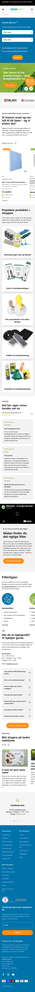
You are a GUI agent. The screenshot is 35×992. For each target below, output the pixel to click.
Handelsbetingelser (8, 852)
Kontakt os (5, 838)
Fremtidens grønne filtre (25, 846)
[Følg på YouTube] (13, 974)
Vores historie (23, 838)
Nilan (3, 176)
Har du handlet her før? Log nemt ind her (14, 48)
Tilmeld (17, 933)
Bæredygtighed (24, 841)
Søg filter (17, 57)
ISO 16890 (5, 878)
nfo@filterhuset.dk (12, 664)
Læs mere (5, 624)
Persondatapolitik (7, 855)
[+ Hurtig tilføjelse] (25, 171)
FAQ (20, 857)
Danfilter (32, 176)
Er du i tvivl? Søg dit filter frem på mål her (14, 51)
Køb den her (10, 85)
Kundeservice (6, 835)
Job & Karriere (23, 850)
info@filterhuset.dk (20, 810)
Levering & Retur (7, 845)
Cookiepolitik (6, 858)
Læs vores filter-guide (13, 561)
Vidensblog (5, 875)
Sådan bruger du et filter (8, 890)
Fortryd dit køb (6, 848)
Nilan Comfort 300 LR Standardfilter (13, 182)
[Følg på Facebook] (3, 974)
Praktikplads (23, 854)
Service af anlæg (7, 841)
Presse (4, 885)
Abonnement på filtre (8, 872)
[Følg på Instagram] (8, 974)
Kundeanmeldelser (8, 882)
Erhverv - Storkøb (7, 868)
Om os (21, 835)
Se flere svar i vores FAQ (17, 725)
